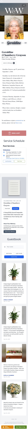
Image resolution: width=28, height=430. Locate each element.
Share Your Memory (10, 231)
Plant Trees (19, 161)
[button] (14, 272)
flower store (19, 123)
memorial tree (20, 120)
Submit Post (14, 256)
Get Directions (8, 161)
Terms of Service (18, 423)
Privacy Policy (10, 423)
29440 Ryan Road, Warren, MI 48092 (15, 158)
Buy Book (15, 208)
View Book (7, 208)
